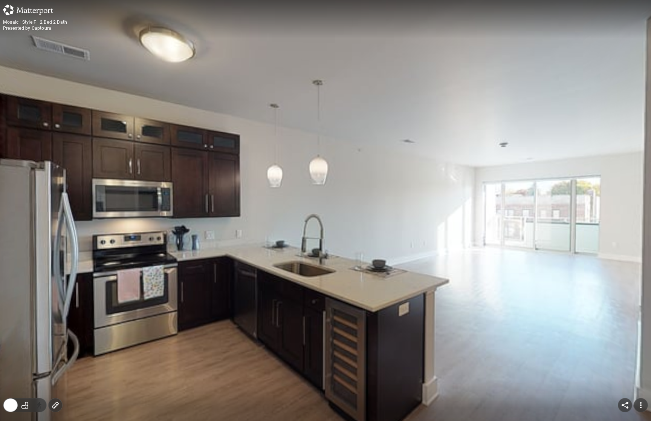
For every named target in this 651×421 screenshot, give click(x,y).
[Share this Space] (625, 405)
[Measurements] (55, 405)
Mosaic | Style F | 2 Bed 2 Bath (35, 22)
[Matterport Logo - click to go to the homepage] (28, 10)
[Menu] (641, 405)
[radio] (10, 405)
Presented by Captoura (27, 28)
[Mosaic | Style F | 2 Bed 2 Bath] (325, 210)
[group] (25, 405)
